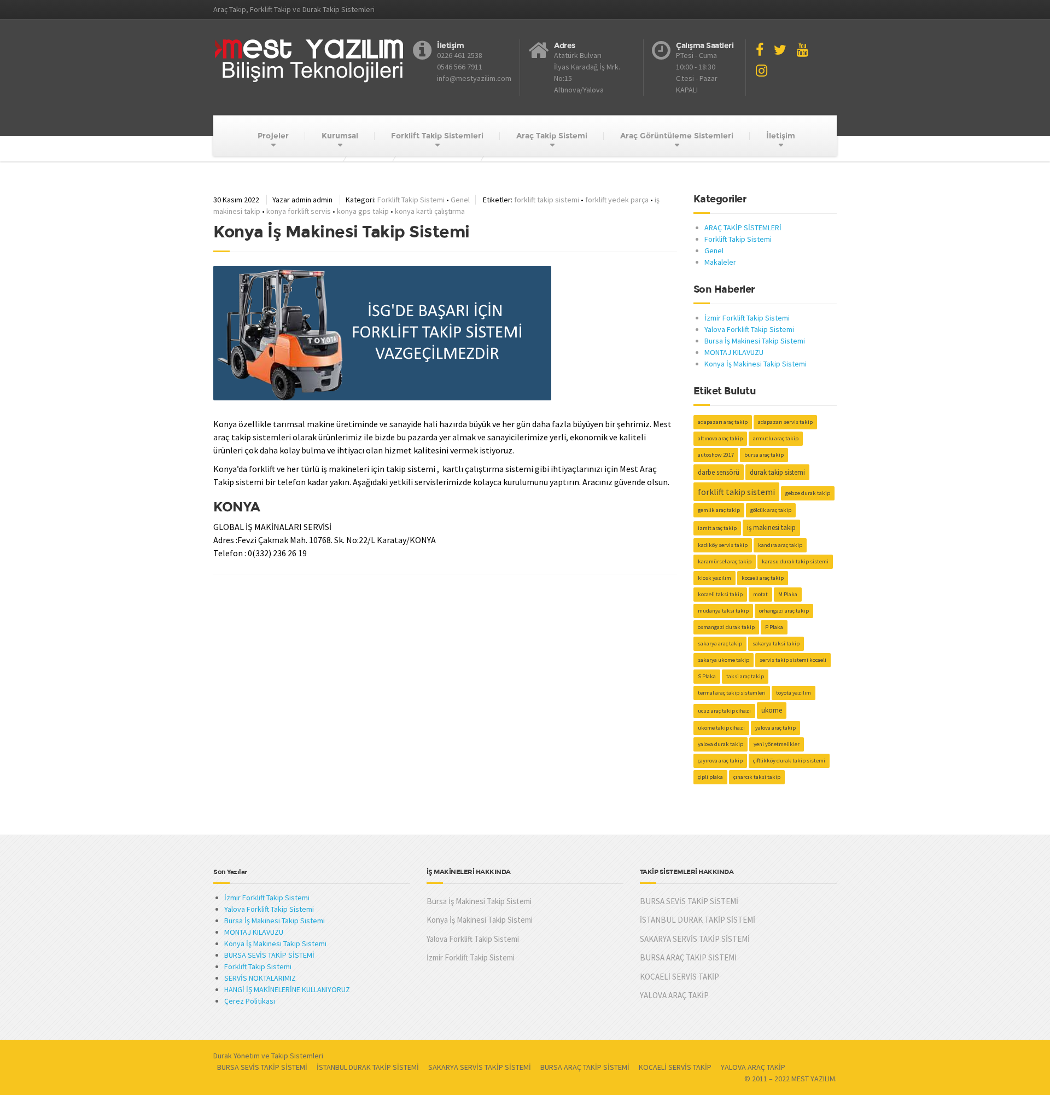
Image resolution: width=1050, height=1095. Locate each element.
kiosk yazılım (714, 577)
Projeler (273, 136)
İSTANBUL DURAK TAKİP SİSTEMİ (697, 920)
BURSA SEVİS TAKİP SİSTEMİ (269, 955)
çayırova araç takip (720, 760)
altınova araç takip (720, 438)
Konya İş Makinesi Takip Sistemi (755, 364)
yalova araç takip (775, 727)
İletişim (780, 136)
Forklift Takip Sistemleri (437, 136)
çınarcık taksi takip (756, 777)
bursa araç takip (764, 454)
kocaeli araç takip (763, 577)
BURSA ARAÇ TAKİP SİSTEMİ (688, 957)
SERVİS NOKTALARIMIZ (260, 978)
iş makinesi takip (771, 527)
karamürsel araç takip (724, 561)
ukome (771, 710)
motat (760, 594)
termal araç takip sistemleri (732, 692)
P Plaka (774, 627)
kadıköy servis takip (723, 545)
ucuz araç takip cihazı (724, 710)
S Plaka (707, 676)
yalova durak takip (720, 744)
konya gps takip (363, 211)
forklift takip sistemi (546, 200)
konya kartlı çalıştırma (430, 211)
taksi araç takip (745, 676)
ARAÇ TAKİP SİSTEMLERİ (742, 227)
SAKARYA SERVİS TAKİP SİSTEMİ (695, 939)
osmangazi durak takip (726, 627)
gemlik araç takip (719, 510)
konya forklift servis (298, 211)
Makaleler (720, 262)
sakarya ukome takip (723, 659)
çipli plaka (710, 777)
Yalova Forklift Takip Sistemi (749, 329)
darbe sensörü (718, 472)
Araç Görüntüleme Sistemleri (676, 136)
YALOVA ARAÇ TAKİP (674, 995)
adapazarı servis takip (785, 422)
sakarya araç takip (720, 643)
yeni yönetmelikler (777, 744)
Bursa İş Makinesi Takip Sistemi (754, 341)
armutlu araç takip (775, 438)
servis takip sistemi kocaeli (793, 659)
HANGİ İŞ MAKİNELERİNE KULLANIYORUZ (287, 989)
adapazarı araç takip (723, 422)
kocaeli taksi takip (720, 594)
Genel (460, 200)
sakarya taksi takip (776, 643)
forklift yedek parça (617, 200)
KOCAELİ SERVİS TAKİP (679, 976)
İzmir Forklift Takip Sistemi (747, 318)
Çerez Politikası (249, 1001)
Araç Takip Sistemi (551, 136)
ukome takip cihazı (721, 727)
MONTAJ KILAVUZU (733, 352)
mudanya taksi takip (723, 610)
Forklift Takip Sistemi (411, 200)
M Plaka (787, 594)
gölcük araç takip (770, 510)
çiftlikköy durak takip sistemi (789, 760)
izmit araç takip (717, 528)
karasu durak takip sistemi (795, 561)
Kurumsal (340, 136)
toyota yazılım (793, 692)
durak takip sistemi (777, 472)
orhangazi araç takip (784, 610)
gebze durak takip (807, 493)
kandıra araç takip (780, 545)
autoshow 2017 (716, 454)
